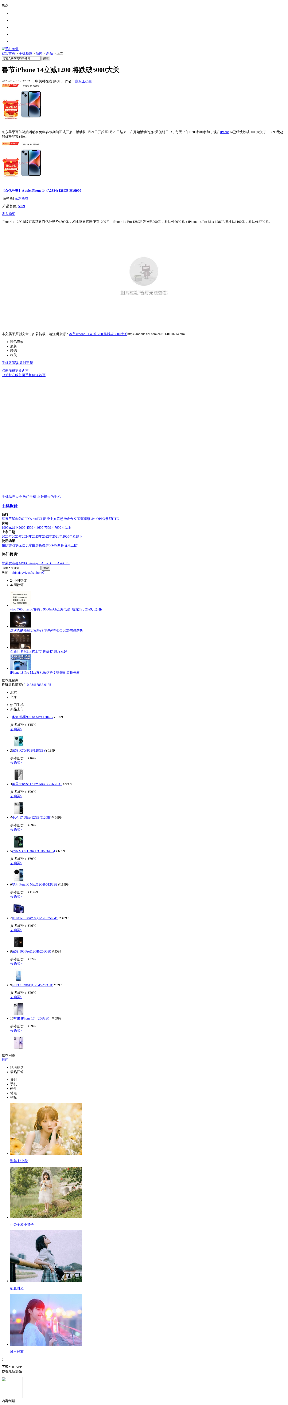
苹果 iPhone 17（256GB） (32, 1018)
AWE (22, 563)
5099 (21, 206)
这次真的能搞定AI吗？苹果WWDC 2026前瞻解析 (46, 630)
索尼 (108, 519)
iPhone (224, 132)
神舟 (66, 519)
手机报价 (10, 505)
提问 (5, 1059)
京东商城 (21, 198)
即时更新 (26, 363)
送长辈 (27, 545)
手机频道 (25, 53)
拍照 (5, 545)
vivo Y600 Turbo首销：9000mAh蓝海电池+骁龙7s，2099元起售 (56, 609)
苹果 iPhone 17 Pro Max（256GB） (37, 784)
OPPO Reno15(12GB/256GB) (32, 985)
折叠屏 (44, 545)
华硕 (87, 519)
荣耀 (80, 519)
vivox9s (28, 572)
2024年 (27, 536)
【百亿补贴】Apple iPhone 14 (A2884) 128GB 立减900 (41, 190)
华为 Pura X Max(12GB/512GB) (34, 884)
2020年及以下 (72, 536)
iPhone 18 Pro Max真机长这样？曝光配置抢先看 (45, 672)
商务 (60, 545)
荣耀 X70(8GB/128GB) (28, 750)
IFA (41, 563)
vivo (34, 519)
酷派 (46, 519)
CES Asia (56, 563)
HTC (115, 519)
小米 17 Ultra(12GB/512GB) (31, 817)
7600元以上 (62, 527)
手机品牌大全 (12, 496)
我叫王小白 (83, 81)
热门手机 (29, 496)
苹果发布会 (10, 563)
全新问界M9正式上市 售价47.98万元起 (38, 651)
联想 (60, 519)
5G (51, 545)
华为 (18, 519)
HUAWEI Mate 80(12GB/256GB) (35, 918)
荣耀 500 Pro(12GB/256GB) (31, 951)
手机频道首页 (35, 375)
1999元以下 (10, 527)
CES (66, 563)
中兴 (53, 519)
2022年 (47, 536)
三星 (11, 519)
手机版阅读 (10, 363)
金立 (73, 519)
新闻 (39, 53)
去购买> (16, 729)
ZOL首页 (8, 53)
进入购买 (8, 214)
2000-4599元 (27, 527)
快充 (18, 545)
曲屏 (35, 545)
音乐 (67, 545)
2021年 (57, 536)
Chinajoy (32, 563)
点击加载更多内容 (15, 370)
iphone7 (39, 572)
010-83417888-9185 (37, 684)
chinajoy (17, 572)
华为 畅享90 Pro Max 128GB (32, 717)
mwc (47, 563)
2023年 (37, 536)
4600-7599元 (45, 527)
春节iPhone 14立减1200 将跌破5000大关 (98, 334)
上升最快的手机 (49, 496)
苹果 (5, 519)
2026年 (7, 536)
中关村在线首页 (13, 375)
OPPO (26, 519)
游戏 (11, 545)
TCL (40, 519)
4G (55, 545)
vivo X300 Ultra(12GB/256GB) (33, 851)
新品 (49, 53)
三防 (74, 545)
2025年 (17, 536)
